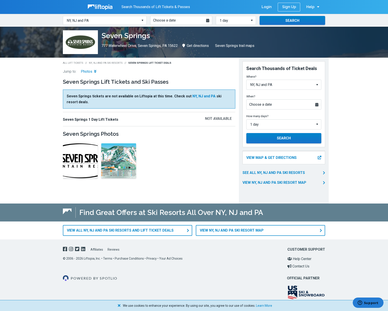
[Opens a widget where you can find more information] (368, 303)
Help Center (301, 259)
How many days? (257, 116)
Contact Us (300, 266)
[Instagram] (71, 250)
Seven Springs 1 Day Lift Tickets (90, 119)
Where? (251, 76)
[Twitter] (77, 250)
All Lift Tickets (73, 62)
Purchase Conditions (129, 258)
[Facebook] (65, 250)
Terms (107, 258)
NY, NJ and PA (204, 96)
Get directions (198, 46)
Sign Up (289, 7)
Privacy (151, 258)
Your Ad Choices (171, 258)
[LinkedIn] (83, 250)
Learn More (264, 305)
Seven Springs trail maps (234, 46)
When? (250, 96)
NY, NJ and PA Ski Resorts (106, 62)
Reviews (113, 249)
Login (267, 7)
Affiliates (96, 249)
